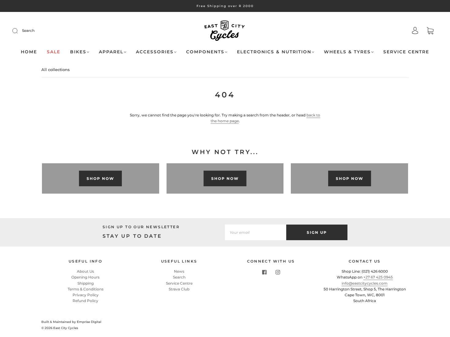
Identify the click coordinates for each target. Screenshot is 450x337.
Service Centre (406, 52)
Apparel (111, 52)
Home (29, 52)
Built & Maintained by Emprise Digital (71, 322)
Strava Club (179, 289)
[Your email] (255, 232)
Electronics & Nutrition (274, 52)
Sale (53, 52)
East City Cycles (65, 328)
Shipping (85, 283)
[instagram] (277, 272)
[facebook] (264, 272)
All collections (55, 69)
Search (28, 30)
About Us (85, 271)
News (179, 271)
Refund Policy (85, 300)
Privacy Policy (86, 295)
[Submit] (19, 30)
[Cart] (430, 31)
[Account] (415, 31)
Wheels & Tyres (347, 52)
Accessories (155, 52)
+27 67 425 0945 (378, 277)
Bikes (78, 52)
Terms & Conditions (85, 289)
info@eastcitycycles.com (365, 283)
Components (205, 52)
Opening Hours (85, 277)
